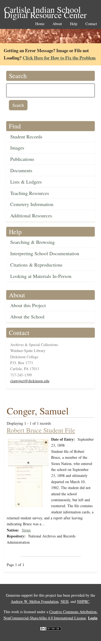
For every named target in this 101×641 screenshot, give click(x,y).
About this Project (28, 305)
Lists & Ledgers (26, 181)
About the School (27, 316)
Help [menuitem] (73, 24)
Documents (21, 170)
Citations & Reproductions (36, 264)
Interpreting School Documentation (44, 253)
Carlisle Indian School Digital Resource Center (45, 10)
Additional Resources (31, 215)
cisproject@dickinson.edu (29, 380)
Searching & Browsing (32, 242)
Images (17, 147)
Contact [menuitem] (91, 24)
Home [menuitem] (39, 24)
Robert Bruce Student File (41, 430)
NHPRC (83, 601)
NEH (64, 601)
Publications (22, 159)
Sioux (26, 530)
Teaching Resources (29, 193)
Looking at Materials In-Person (40, 276)
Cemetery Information (31, 204)
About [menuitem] (57, 24)
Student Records (26, 136)
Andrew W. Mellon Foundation (34, 601)
